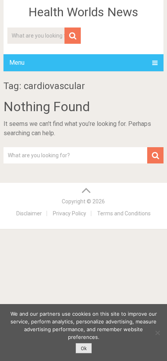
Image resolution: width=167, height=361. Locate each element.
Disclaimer (29, 213)
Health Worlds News (83, 12)
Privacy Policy (69, 213)
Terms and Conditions (124, 213)
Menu (16, 62)
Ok (84, 348)
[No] (157, 333)
